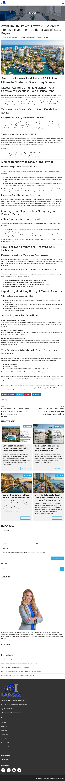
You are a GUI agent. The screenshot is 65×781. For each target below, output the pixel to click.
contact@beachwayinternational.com (13, 712)
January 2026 (4, 738)
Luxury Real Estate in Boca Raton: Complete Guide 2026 (16, 496)
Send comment (57, 558)
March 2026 (4, 730)
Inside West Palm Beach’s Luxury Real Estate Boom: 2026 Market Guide (47, 448)
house (4, 399)
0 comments (15, 37)
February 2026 (5, 734)
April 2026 (4, 726)
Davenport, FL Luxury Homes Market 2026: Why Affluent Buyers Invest (15, 448)
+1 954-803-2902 (8, 708)
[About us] (32, 605)
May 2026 (3, 722)
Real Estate (45, 37)
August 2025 (4, 759)
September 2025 (5, 755)
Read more (25, 468)
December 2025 (5, 743)
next (51, 410)
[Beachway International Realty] (3, 3)
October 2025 (4, 751)
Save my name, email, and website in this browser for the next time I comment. (25, 552)
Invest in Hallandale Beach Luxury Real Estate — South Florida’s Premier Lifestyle (48, 497)
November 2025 (5, 747)
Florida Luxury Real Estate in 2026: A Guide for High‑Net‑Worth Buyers (18, 675)
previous (15, 411)
